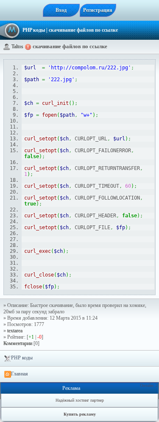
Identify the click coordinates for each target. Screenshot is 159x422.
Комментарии (17, 343)
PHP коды (33, 30)
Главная (19, 374)
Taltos (17, 46)
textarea (14, 331)
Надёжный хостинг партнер (80, 400)
